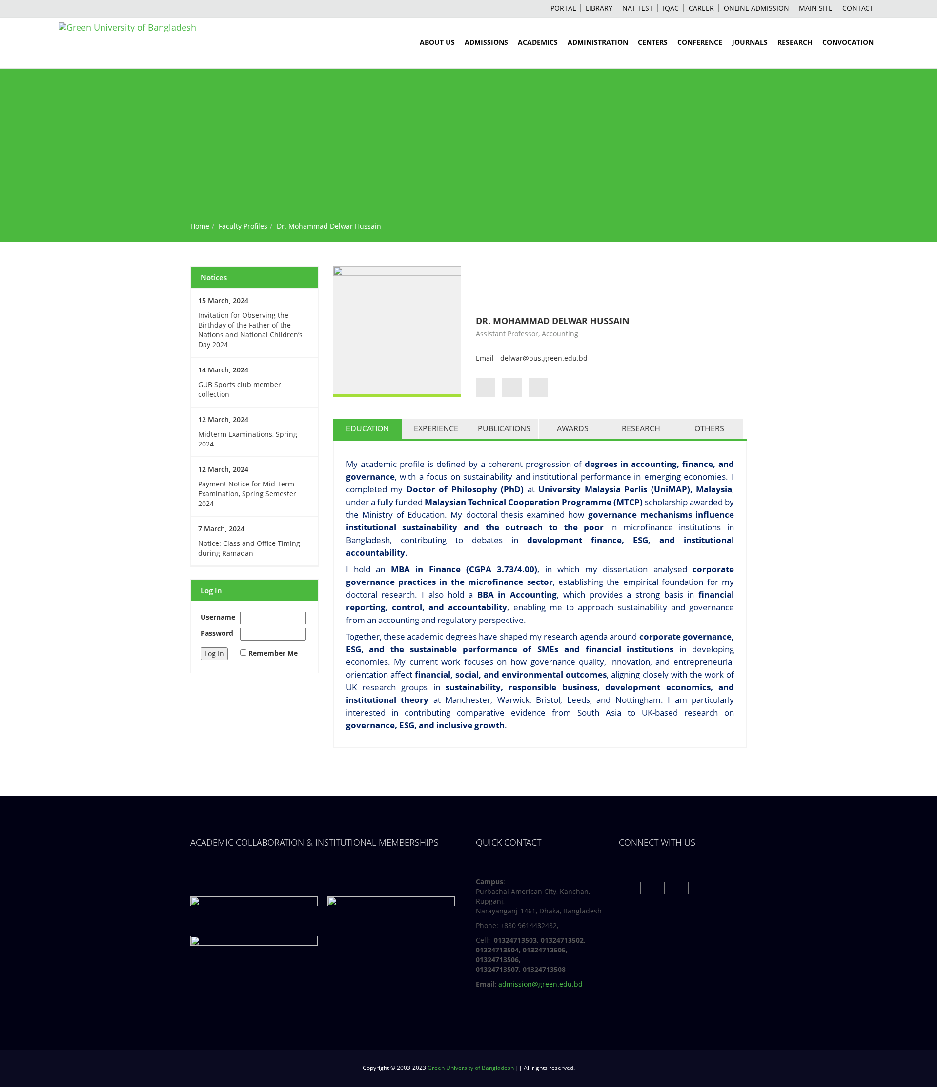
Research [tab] (641, 428)
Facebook (630, 888)
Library (599, 8)
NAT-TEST (637, 8)
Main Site (816, 8)
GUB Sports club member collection (239, 389)
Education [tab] (367, 428)
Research (795, 42)
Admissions (486, 42)
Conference (699, 42)
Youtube (678, 888)
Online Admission (756, 8)
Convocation (848, 42)
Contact (858, 8)
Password (217, 633)
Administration (598, 42)
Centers (653, 42)
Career (701, 8)
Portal (563, 8)
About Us (437, 42)
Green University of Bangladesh (471, 1068)
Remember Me (273, 653)
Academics (538, 42)
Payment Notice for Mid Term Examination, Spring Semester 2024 (247, 493)
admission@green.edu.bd (540, 984)
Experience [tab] (436, 428)
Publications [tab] (504, 428)
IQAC (671, 8)
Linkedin (702, 888)
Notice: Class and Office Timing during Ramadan (249, 548)
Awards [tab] (573, 428)
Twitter (654, 888)
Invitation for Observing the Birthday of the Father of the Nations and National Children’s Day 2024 (250, 330)
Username (218, 616)
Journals (750, 42)
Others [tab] (709, 428)
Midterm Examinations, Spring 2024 (247, 438)
